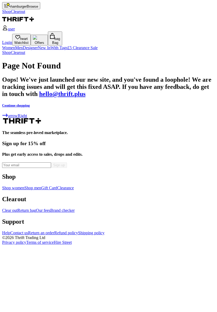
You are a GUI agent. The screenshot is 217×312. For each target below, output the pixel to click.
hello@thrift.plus (62, 93)
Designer (30, 47)
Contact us (19, 233)
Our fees (43, 210)
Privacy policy (14, 242)
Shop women (13, 188)
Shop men (32, 188)
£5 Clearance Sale (82, 47)
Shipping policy (91, 233)
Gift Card (49, 188)
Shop (6, 52)
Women (8, 47)
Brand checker (62, 210)
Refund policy (66, 233)
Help (6, 233)
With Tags (59, 47)
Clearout (18, 52)
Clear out (9, 210)
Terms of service (40, 242)
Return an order (41, 233)
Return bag (26, 210)
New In (44, 47)
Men (19, 47)
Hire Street (63, 242)
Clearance (65, 188)
